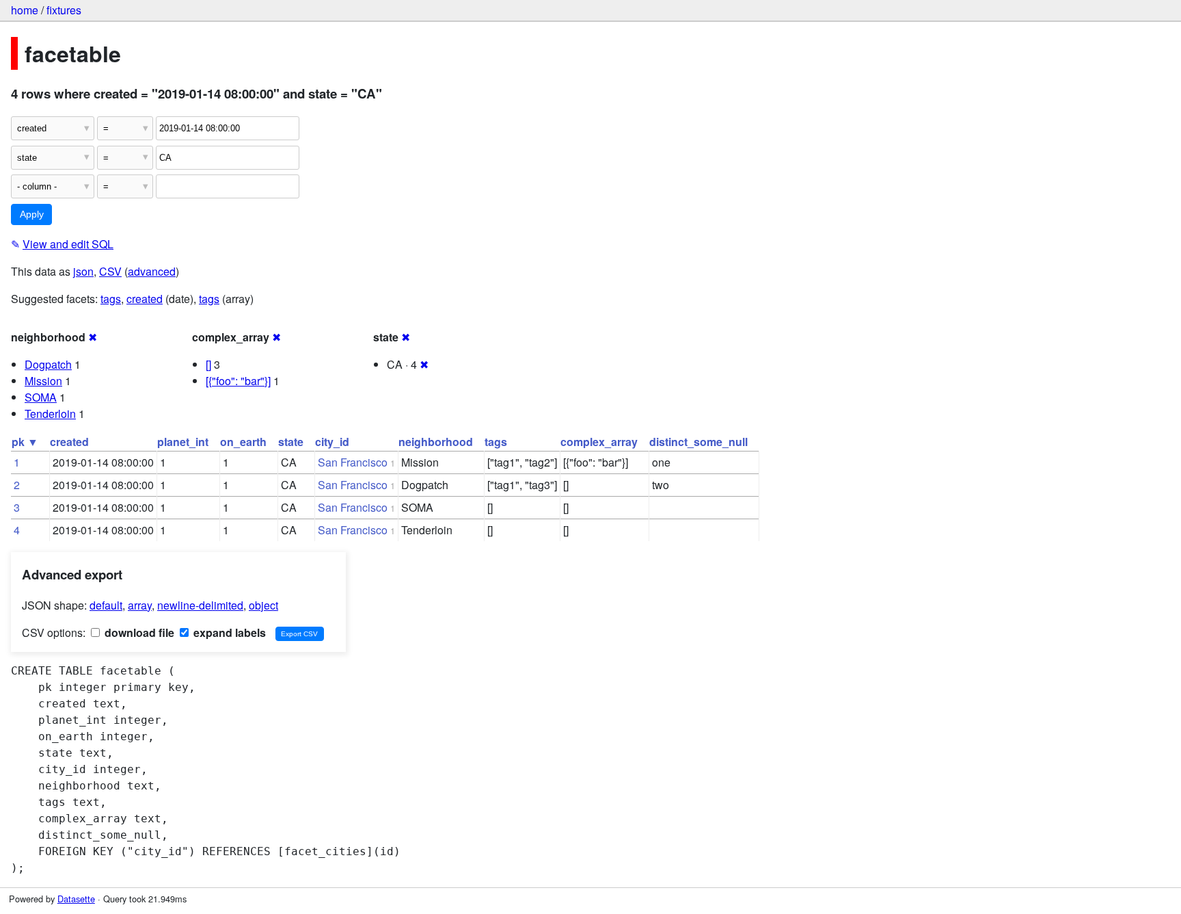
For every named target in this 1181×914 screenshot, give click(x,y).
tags (110, 298)
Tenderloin (50, 413)
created (144, 298)
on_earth (243, 441)
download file (138, 632)
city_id (332, 441)
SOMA (41, 397)
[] (208, 364)
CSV (110, 271)
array (140, 605)
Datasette (76, 898)
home (24, 10)
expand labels (228, 632)
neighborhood (435, 441)
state (290, 441)
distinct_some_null (698, 441)
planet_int (182, 441)
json (83, 271)
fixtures (63, 10)
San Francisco (353, 462)
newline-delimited (200, 605)
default (106, 605)
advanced (152, 271)
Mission (43, 381)
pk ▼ (25, 441)
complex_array (599, 441)
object (263, 605)
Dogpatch (48, 364)
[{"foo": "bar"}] (238, 381)
